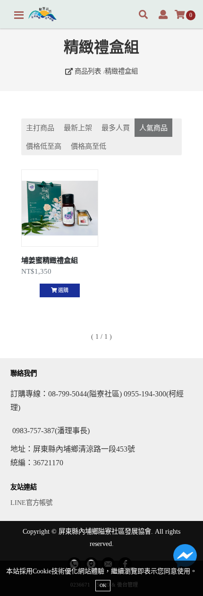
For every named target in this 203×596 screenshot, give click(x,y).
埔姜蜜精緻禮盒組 (49, 260)
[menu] (19, 15)
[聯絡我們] (185, 558)
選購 (62, 290)
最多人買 (116, 128)
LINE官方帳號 (31, 502)
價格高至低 (88, 146)
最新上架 (78, 128)
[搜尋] (143, 15)
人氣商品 (153, 128)
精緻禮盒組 (121, 71)
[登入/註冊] (163, 15)
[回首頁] (42, 14)
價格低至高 (43, 146)
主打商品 (40, 128)
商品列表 (87, 71)
